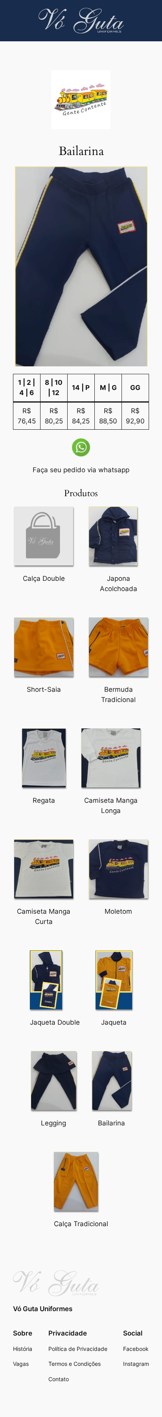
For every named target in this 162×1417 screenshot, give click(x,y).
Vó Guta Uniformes (42, 1309)
